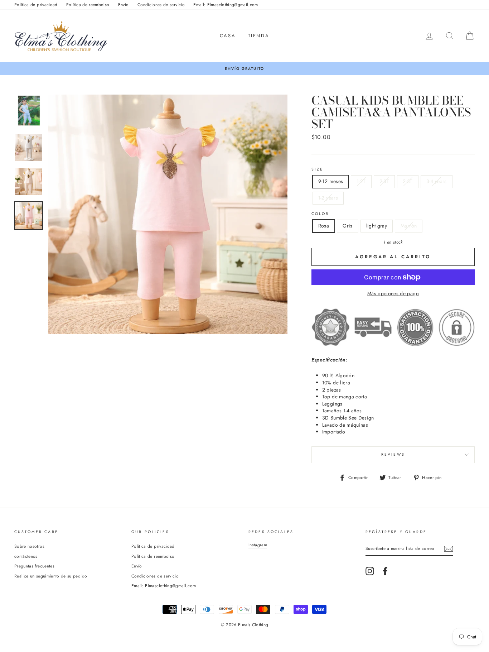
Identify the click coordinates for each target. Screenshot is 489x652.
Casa (228, 35)
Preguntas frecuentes (34, 566)
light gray (376, 225)
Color (320, 213)
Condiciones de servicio (161, 4)
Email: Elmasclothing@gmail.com (225, 4)
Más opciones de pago (393, 293)
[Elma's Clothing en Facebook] (385, 571)
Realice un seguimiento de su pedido (50, 576)
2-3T (384, 181)
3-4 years (436, 181)
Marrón (409, 225)
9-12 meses (330, 181)
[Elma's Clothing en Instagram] (369, 571)
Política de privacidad (36, 4)
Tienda (259, 35)
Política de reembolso (87, 4)
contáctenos (26, 556)
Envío (123, 4)
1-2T (361, 181)
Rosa (323, 225)
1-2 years (328, 197)
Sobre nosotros (29, 546)
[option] (244, 69)
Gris (347, 225)
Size (317, 169)
